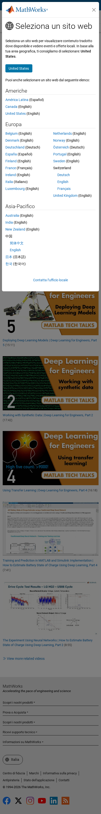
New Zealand (15, 229)
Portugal (59, 154)
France (10, 168)
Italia (9, 182)
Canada (11, 107)
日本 (8, 257)
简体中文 (17, 243)
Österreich (61, 147)
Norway (59, 140)
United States (15, 114)
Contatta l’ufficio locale (50, 280)
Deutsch (63, 175)
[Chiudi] (93, 9)
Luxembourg (15, 189)
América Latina (16, 100)
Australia (12, 215)
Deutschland (15, 147)
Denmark (12, 140)
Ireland (10, 175)
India (9, 222)
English (62, 182)
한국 (8, 264)
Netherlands (62, 133)
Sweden (59, 161)
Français (64, 189)
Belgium (11, 133)
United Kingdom (65, 196)
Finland (11, 161)
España (11, 154)
